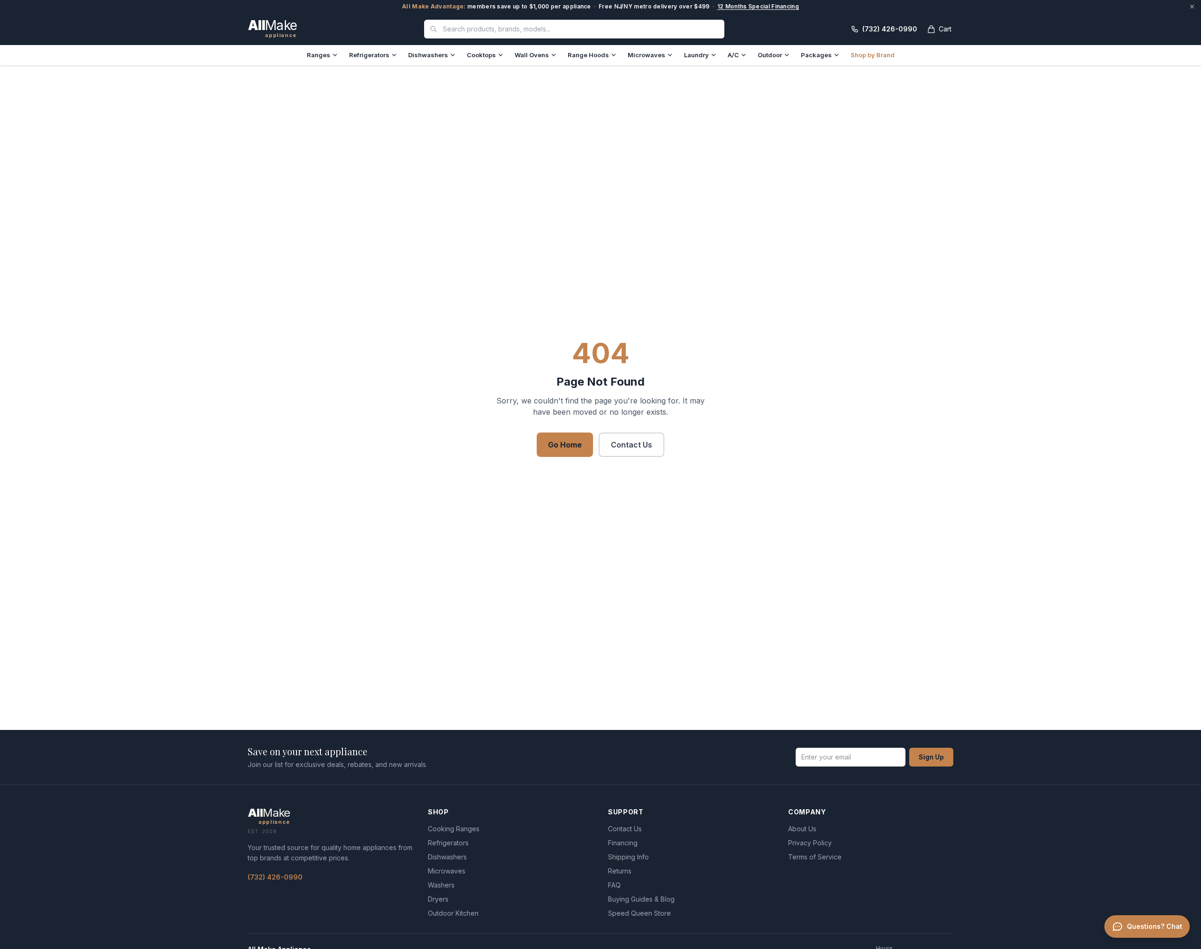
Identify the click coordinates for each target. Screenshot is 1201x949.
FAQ (614, 885)
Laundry (696, 55)
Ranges (318, 55)
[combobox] (574, 29)
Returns (619, 871)
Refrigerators (369, 55)
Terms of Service (815, 857)
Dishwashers (428, 55)
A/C (733, 55)
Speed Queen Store (639, 913)
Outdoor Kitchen (453, 913)
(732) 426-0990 (275, 877)
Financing (623, 843)
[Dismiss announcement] (1192, 6)
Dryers (438, 899)
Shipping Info (628, 857)
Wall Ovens (532, 55)
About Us (802, 829)
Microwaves (646, 55)
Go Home (565, 444)
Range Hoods (588, 55)
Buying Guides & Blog (641, 899)
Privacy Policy (810, 843)
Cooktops (481, 55)
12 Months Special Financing (758, 6)
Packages (816, 55)
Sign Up (931, 757)
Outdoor (770, 55)
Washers (441, 885)
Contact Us (631, 444)
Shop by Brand (873, 55)
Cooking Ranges (453, 829)
